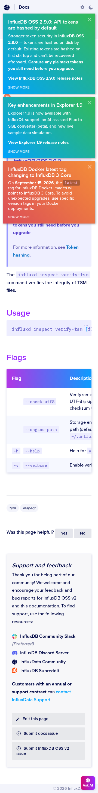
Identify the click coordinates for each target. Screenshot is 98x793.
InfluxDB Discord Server (44, 653)
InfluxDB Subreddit (39, 671)
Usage (18, 313)
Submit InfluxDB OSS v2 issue (42, 751)
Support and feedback (41, 565)
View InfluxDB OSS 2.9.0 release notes (45, 78)
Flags (16, 357)
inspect (29, 508)
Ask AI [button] (88, 785)
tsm (12, 508)
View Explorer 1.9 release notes (38, 142)
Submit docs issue (41, 733)
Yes (64, 533)
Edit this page (35, 718)
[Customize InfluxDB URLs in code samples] (82, 7)
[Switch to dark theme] (91, 7)
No (82, 533)
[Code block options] (86, 325)
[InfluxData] (7, 8)
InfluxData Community (43, 662)
